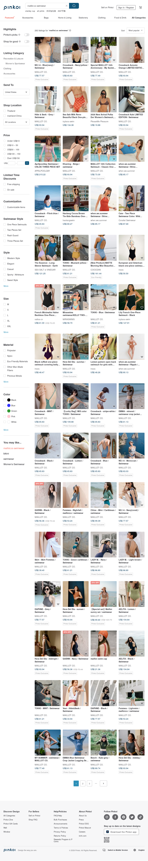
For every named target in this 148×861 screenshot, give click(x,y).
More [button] (6, 286)
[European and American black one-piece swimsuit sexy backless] (132, 248)
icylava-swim (68, 121)
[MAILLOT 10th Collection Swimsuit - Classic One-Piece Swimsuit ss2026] (104, 149)
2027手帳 (62, 11)
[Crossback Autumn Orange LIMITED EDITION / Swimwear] (132, 50)
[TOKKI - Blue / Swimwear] (104, 297)
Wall (5, 828)
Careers (82, 832)
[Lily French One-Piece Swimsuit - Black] (132, 297)
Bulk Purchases (60, 820)
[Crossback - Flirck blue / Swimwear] (48, 198)
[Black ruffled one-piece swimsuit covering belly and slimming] (48, 347)
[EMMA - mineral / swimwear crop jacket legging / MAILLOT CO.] (132, 396)
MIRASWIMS (69, 319)
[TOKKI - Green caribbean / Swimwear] (76, 545)
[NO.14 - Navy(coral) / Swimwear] (132, 495)
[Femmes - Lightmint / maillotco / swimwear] (132, 693)
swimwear (8, 458)
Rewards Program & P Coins (63, 840)
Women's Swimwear (13, 464)
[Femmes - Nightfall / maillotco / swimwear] (76, 495)
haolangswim (69, 220)
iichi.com (82, 836)
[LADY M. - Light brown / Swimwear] (132, 545)
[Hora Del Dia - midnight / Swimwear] (48, 643)
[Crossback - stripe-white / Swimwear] (104, 396)
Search (74, 6)
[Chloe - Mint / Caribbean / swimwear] (104, 495)
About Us (83, 816)
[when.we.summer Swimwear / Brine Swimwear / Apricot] (104, 198)
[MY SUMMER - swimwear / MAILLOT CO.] (48, 743)
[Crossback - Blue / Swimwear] (104, 446)
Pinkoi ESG (84, 824)
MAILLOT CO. (41, 71)
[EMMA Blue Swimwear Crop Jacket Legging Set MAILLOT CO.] (76, 743)
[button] (27, 163)
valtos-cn (39, 319)
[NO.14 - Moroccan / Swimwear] (132, 446)
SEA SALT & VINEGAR (45, 269)
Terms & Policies (61, 828)
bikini (6, 453)
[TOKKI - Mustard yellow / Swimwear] (76, 248)
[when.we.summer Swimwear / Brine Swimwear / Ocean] (132, 149)
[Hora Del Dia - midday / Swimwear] (132, 743)
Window (6, 832)
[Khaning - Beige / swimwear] (76, 149)
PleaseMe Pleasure (99, 121)
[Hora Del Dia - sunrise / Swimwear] (76, 347)
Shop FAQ (33, 820)
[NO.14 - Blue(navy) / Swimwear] (48, 50)
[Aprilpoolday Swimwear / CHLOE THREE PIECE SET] (48, 149)
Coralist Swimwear (127, 220)
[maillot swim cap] (104, 643)
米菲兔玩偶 (51, 11)
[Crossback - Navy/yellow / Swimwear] (76, 50)
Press (81, 820)
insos (121, 269)
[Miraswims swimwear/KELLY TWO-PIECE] (76, 297)
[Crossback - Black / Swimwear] (48, 446)
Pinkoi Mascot (85, 828)
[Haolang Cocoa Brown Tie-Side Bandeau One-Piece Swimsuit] (76, 198)
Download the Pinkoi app (123, 831)
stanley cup (30, 11)
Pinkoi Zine (8, 820)
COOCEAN (96, 269)
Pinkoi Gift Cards (10, 824)
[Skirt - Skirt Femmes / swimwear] (48, 545)
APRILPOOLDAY (42, 170)
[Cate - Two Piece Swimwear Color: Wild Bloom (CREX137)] (132, 198)
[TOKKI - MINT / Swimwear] (48, 693)
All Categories (9, 816)
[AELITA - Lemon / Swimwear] (132, 594)
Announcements (60, 824)
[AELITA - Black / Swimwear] (132, 643)
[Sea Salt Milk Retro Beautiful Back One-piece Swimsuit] (76, 99)
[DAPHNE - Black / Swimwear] (104, 693)
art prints (40, 11)
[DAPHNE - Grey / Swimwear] (48, 594)
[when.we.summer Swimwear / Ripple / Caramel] (132, 347)
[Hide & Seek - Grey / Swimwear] (48, 99)
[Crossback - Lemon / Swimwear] (76, 446)
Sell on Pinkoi (107, 7)
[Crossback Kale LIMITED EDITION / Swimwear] (132, 99)
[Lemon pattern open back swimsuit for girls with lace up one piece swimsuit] (104, 347)
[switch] (16, 34)
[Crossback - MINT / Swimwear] (48, 396)
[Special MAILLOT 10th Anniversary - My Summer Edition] (104, 50)
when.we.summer (127, 170)
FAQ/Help (58, 816)
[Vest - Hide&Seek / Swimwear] (76, 693)
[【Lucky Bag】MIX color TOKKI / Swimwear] (76, 396)
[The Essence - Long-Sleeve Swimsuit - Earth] (48, 248)
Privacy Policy (60, 832)
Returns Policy (60, 836)
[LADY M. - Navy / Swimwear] (104, 545)
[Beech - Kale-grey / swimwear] (104, 743)
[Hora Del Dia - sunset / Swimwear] (76, 594)
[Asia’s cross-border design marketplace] (11, 7)
